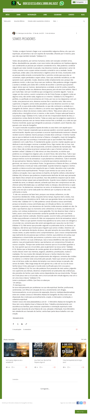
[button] (18, 14)
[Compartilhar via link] (26, 324)
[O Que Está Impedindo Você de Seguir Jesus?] (73, 350)
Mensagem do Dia (18, 318)
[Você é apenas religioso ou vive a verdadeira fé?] (16, 350)
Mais (54, 21)
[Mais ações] (76, 33)
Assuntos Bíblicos (19, 21)
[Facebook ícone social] (78, 401)
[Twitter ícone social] (81, 401)
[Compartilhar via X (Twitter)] (17, 324)
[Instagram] (84, 401)
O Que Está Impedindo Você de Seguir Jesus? (72, 361)
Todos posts (7, 21)
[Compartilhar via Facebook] (13, 324)
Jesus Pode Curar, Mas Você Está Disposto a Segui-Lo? (42, 361)
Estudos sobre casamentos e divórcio (39, 21)
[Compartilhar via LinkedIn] (22, 324)
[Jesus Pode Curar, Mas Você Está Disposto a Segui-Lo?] (45, 350)
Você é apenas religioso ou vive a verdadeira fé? (14, 361)
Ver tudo (83, 339)
